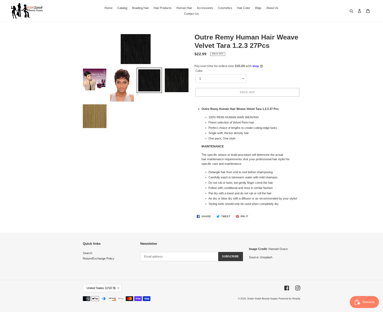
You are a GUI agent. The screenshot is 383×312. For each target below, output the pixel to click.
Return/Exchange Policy (98, 258)
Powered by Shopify (289, 298)
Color (198, 70)
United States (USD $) (101, 288)
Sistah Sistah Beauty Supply (262, 298)
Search (87, 253)
